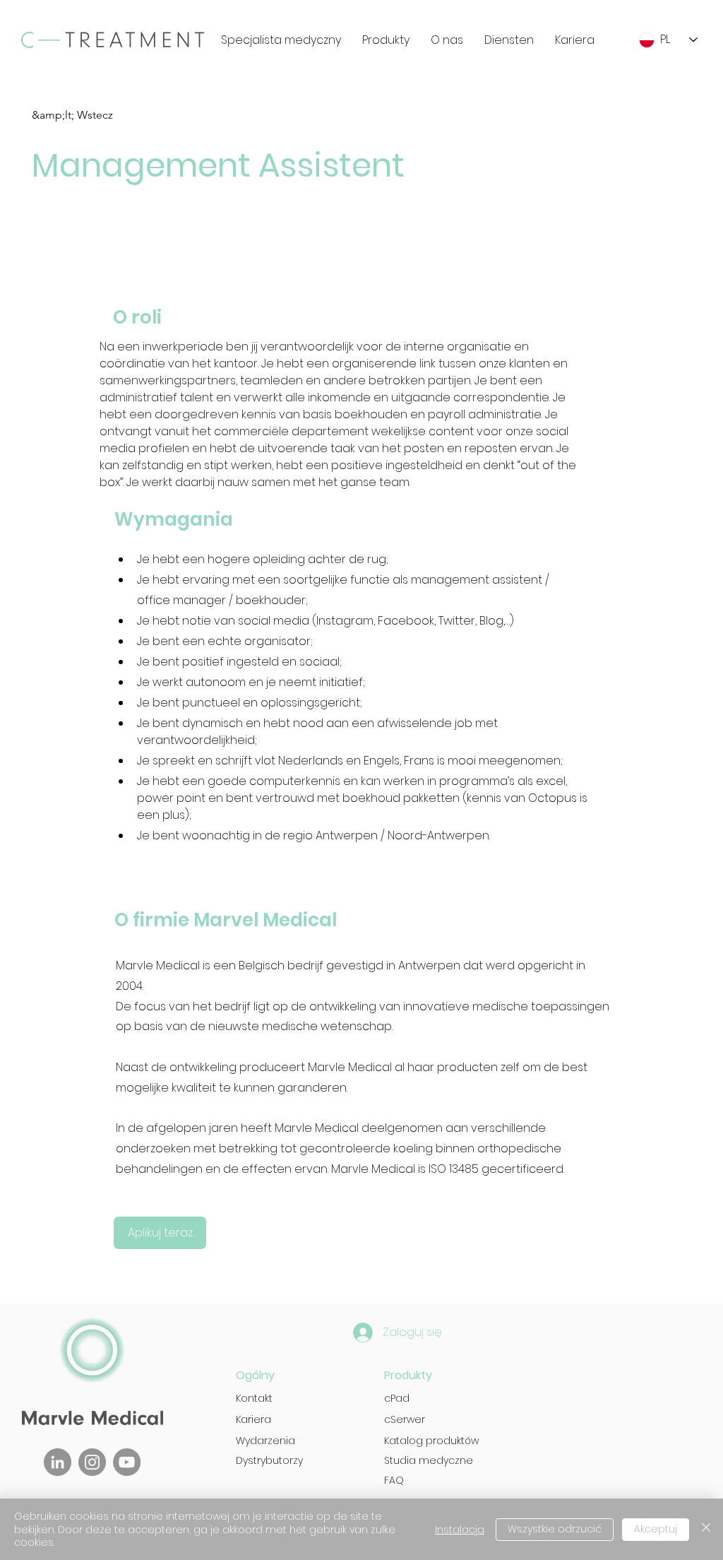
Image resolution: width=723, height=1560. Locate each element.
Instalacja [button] (459, 1530)
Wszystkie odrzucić (555, 1529)
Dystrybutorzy (269, 1460)
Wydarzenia (265, 1441)
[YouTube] (127, 1462)
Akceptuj (655, 1529)
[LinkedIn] (57, 1462)
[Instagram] (92, 1462)
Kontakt (254, 1398)
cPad (397, 1398)
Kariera (253, 1419)
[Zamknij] (706, 1529)
